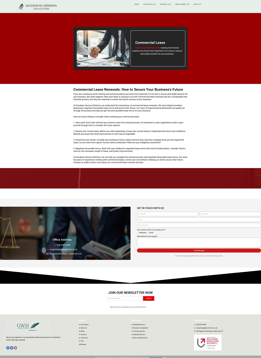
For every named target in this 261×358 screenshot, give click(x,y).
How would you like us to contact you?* (151, 230)
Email (151, 233)
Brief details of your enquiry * (147, 236)
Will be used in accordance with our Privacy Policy (128, 307)
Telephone (142, 233)
